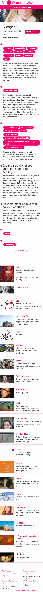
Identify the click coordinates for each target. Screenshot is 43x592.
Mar (18, 331)
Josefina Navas (23, 433)
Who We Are (6, 571)
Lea (17, 300)
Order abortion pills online (30, 572)
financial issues (11, 127)
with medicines (11, 90)
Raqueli (19, 522)
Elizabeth (20, 553)
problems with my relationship (17, 138)
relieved (19, 52)
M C (18, 402)
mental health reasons (14, 147)
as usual (28, 55)
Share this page (22, 250)
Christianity (9, 244)
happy (18, 55)
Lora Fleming (22, 418)
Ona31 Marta (22, 287)
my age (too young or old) (15, 131)
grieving (8, 48)
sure (7, 59)
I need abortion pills (21, 7)
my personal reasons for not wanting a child (20, 142)
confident (29, 52)
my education (26, 127)
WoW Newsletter (29, 581)
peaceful (31, 48)
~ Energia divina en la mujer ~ (26, 537)
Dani (18, 449)
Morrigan (20, 345)
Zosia (18, 360)
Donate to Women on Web (9, 582)
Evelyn (19, 478)
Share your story (32, 31)
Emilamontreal (22, 376)
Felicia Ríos (21, 389)
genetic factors (11, 134)
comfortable (20, 48)
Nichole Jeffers (23, 316)
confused (9, 55)
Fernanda (20, 507)
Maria (18, 493)
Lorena (19, 462)
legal (7, 233)
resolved (8, 52)
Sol (17, 266)
